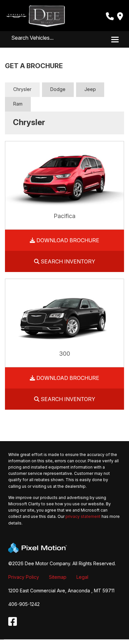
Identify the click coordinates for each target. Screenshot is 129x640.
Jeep (90, 89)
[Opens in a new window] (12, 621)
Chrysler (22, 89)
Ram (17, 104)
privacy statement (83, 516)
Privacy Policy (23, 577)
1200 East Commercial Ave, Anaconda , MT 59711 (61, 590)
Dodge (57, 89)
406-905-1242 (24, 604)
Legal (82, 577)
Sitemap (57, 577)
